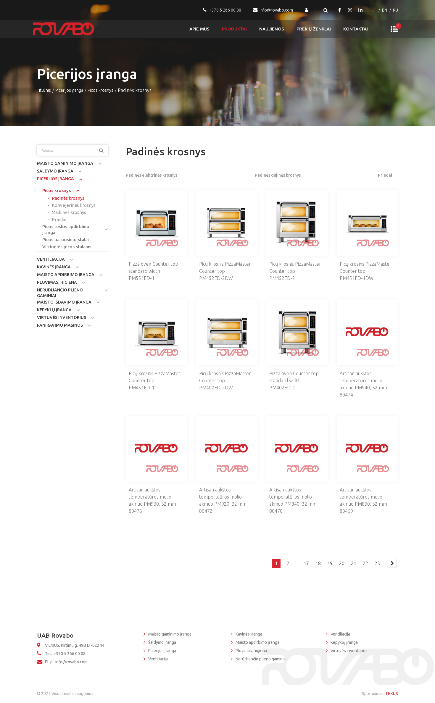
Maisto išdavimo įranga (64, 302)
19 (330, 563)
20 (341, 563)
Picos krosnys (100, 90)
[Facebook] (340, 10)
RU (395, 10)
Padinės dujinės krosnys (278, 175)
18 (318, 563)
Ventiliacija (51, 259)
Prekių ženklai (314, 28)
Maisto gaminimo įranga (65, 163)
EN (384, 10)
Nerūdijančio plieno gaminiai (60, 293)
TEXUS (391, 693)
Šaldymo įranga (55, 171)
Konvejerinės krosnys (74, 205)
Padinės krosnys (68, 198)
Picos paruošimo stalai (65, 239)
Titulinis (44, 90)
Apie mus (199, 28)
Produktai (234, 28)
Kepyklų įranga (54, 309)
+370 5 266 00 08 (225, 10)
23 (377, 563)
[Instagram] (350, 10)
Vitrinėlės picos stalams (66, 246)
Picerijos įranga (69, 90)
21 (353, 563)
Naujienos (271, 28)
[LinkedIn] (360, 10)
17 (306, 563)
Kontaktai (355, 28)
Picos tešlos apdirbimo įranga (65, 229)
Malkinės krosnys (69, 212)
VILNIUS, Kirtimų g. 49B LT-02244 (74, 645)
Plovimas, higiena (57, 282)
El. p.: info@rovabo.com (66, 662)
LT (374, 10)
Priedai (59, 219)
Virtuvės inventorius (61, 317)
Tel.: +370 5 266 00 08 (65, 653)
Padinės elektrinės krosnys (151, 175)
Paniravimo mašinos (60, 325)
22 (365, 563)
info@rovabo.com (276, 10)
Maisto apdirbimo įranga (65, 274)
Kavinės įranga (54, 267)
